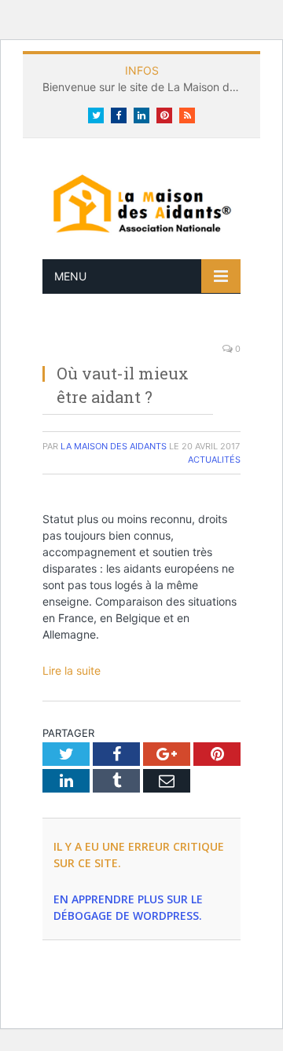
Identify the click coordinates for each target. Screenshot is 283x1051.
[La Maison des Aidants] (141, 202)
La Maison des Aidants (114, 446)
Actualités (214, 459)
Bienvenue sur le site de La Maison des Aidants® (145, 86)
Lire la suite (71, 670)
